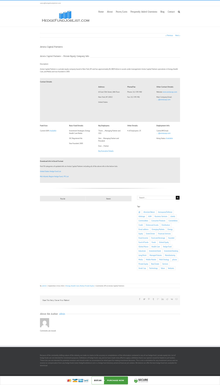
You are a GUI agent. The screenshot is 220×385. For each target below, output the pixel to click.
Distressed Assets (152, 225)
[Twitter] (144, 299)
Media (141, 260)
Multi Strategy (164, 260)
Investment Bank (155, 251)
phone (174, 260)
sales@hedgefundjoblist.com (50, 3)
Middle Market (151, 260)
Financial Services (164, 234)
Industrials (142, 251)
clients (172, 216)
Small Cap (142, 268)
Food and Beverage (158, 238)
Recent (108, 199)
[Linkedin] (163, 299)
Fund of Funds (143, 242)
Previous (170, 35)
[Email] (176, 299)
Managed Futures (156, 255)
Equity (141, 234)
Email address (144, 229)
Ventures (171, 268)
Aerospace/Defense (165, 212)
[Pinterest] (149, 299)
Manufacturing (170, 255)
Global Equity (164, 242)
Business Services (161, 216)
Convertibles (173, 221)
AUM (150, 216)
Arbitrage (142, 216)
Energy (170, 229)
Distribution (166, 225)
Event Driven (150, 234)
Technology (153, 268)
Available (53, 131)
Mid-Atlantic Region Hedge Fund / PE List (54, 176)
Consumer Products (158, 221)
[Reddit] (167, 299)
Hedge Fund (167, 247)
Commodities (143, 221)
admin (44, 286)
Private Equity (143, 264)
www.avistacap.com (170, 92)
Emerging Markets (158, 229)
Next (177, 35)
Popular (62, 199)
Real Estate (155, 264)
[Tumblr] (153, 299)
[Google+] (158, 299)
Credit (141, 225)
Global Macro (143, 247)
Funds (154, 242)
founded (171, 238)
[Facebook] (140, 299)
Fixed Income (143, 238)
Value (163, 268)
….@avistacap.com (163, 100)
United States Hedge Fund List (50, 171)
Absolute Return (149, 212)
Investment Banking (171, 251)
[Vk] (172, 299)
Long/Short (142, 255)
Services (165, 264)
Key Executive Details (106, 151)
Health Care (156, 247)
